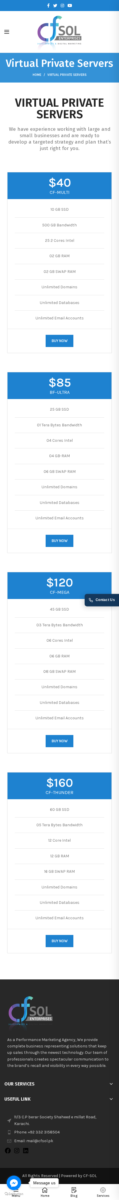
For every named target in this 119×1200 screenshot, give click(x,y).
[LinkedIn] (25, 1152)
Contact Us (105, 600)
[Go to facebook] (14, 1183)
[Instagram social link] (62, 5)
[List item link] (59, 1132)
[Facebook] (7, 1152)
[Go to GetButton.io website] (14, 1194)
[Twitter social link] (55, 5)
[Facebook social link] (48, 5)
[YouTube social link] (70, 5)
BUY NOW (59, 341)
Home (37, 75)
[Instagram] (16, 1152)
